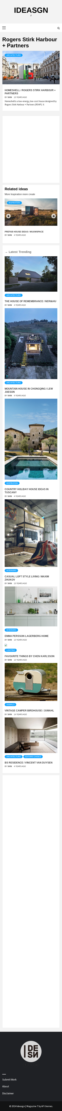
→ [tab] (6, 252)
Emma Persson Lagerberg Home (27, 636)
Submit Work (9, 1079)
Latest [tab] (13, 252)
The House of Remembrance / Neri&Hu (30, 301)
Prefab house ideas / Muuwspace (24, 231)
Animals (10, 705)
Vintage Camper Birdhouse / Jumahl (29, 710)
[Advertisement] (31, 149)
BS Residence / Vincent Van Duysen (29, 762)
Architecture (13, 55)
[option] (31, 219)
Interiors (11, 570)
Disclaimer (8, 1093)
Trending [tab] (25, 252)
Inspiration (14, 203)
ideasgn (31, 10)
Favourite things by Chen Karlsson (29, 656)
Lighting (10, 650)
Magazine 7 (32, 1106)
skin (10, 97)
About (5, 1086)
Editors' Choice (33, 757)
